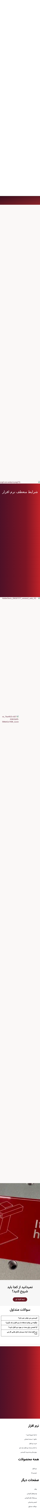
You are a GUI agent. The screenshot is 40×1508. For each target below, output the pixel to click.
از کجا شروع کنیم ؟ (31, 1435)
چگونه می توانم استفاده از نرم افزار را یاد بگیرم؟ (21, 1322)
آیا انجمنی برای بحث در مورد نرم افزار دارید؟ (22, 1327)
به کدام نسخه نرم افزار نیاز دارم (28, 1448)
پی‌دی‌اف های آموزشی (31, 1498)
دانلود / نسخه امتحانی (30, 1439)
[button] (20, 1318)
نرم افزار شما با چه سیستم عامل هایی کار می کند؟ (22, 1333)
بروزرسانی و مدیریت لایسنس (29, 1452)
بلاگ (35, 1489)
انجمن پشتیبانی (32, 1502)
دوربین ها (34, 1473)
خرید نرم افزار (33, 1444)
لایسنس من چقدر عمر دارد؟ (27, 1318)
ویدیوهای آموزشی (32, 1494)
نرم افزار (34, 1469)
